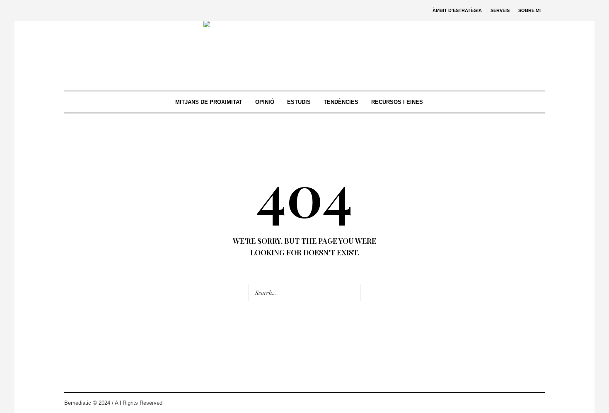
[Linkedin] (538, 403)
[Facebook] (526, 403)
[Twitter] (513, 403)
